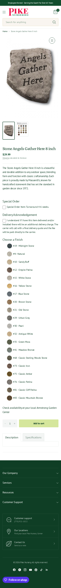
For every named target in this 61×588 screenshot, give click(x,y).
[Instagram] (25, 570)
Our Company (10, 473)
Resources (8, 492)
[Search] (54, 22)
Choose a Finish (13, 240)
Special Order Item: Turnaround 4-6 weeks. (28, 206)
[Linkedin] (46, 570)
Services (7, 482)
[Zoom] (52, 40)
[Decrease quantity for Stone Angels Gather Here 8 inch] (5, 423)
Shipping (6, 158)
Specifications (33, 437)
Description (11, 437)
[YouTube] (30, 570)
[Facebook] (14, 570)
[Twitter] (19, 570)
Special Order (11, 201)
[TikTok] (41, 570)
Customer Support (13, 502)
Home (5, 31)
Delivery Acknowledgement (20, 215)
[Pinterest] (36, 570)
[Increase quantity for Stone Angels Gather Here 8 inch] (14, 423)
